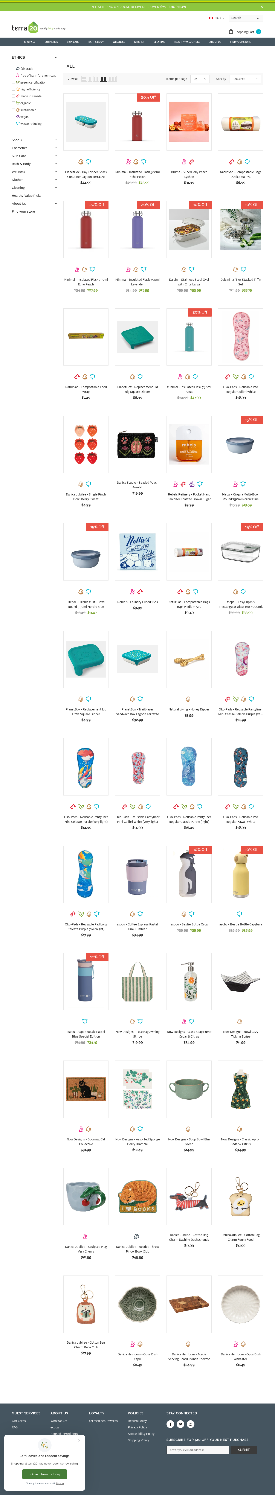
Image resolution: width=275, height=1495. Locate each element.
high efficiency (30, 89)
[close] (262, 7)
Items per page (176, 79)
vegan (24, 117)
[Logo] (39, 27)
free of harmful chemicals (38, 75)
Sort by (221, 79)
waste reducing (31, 123)
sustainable (28, 110)
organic (25, 103)
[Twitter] (180, 1424)
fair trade (26, 68)
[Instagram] (190, 1424)
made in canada (30, 96)
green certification (33, 82)
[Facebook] (170, 1424)
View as (73, 79)
